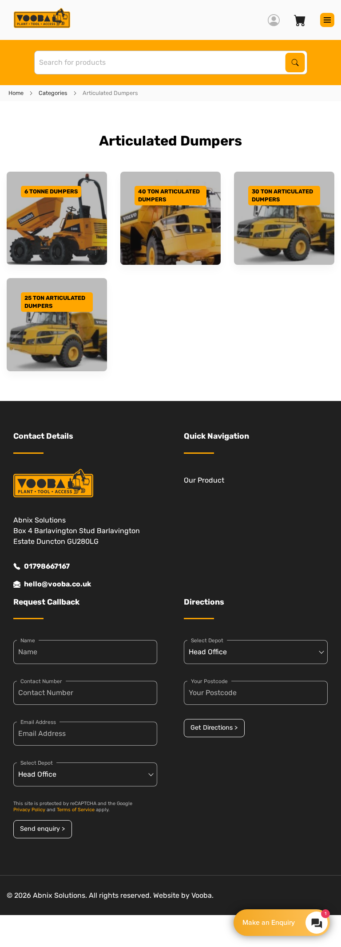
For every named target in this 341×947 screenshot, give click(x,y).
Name (27, 640)
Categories (53, 93)
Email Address (38, 722)
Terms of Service (76, 810)
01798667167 (47, 566)
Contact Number (41, 681)
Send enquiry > (42, 829)
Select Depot (36, 763)
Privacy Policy (29, 810)
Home (16, 93)
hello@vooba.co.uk (57, 584)
